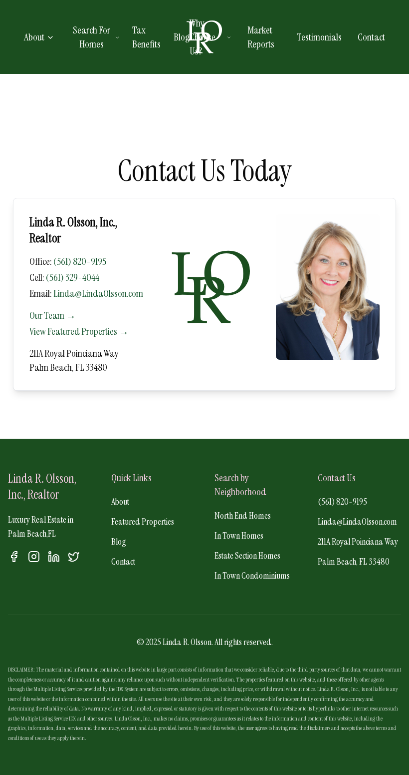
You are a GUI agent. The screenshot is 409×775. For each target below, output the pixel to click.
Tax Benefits (146, 36)
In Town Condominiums (252, 576)
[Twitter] (74, 557)
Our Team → (52, 315)
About (34, 36)
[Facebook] (14, 557)
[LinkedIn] (54, 557)
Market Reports (260, 36)
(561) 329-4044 (72, 277)
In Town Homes (238, 536)
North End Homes (242, 516)
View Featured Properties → (79, 331)
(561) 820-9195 (79, 261)
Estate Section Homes (247, 556)
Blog (182, 36)
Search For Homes (91, 36)
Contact (371, 36)
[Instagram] (34, 557)
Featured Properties (142, 522)
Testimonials (319, 36)
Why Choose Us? (202, 36)
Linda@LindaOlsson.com (98, 293)
